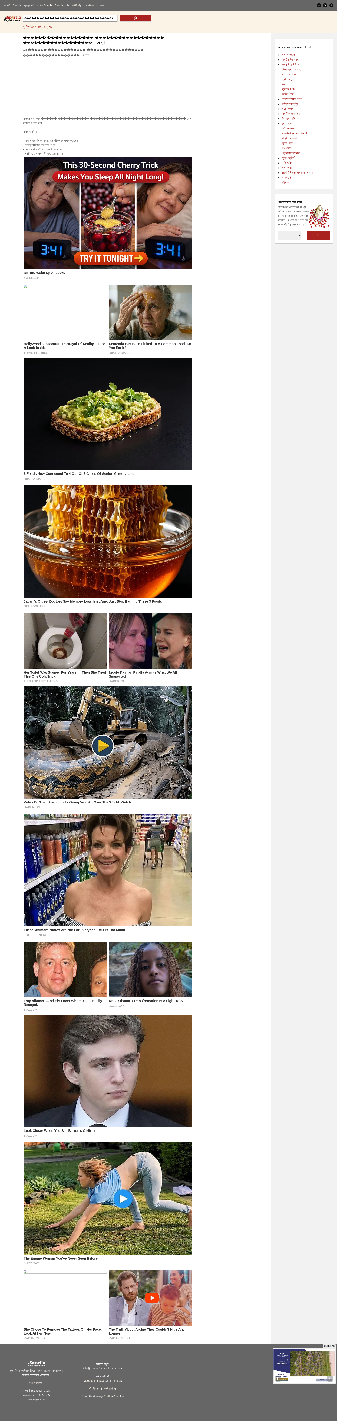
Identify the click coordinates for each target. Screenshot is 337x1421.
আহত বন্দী (286, 177)
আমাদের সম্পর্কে (36, 1382)
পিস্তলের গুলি (288, 118)
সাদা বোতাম (287, 167)
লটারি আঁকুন (77, 5)
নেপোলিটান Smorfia (12, 5)
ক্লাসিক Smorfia (44, 5)
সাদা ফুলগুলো (288, 54)
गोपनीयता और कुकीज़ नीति (102, 1388)
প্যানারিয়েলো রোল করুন (94, 5)
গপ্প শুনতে (286, 148)
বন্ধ (284, 84)
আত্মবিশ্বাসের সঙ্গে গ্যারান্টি (294, 133)
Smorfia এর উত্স (62, 5)
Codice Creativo (114, 1396)
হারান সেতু (287, 79)
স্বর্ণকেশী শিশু (288, 89)
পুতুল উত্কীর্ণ (288, 158)
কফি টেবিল (287, 163)
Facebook (88, 1380)
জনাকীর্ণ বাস (288, 94)
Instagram (103, 1380)
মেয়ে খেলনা (287, 123)
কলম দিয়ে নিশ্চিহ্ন (290, 64)
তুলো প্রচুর (287, 143)
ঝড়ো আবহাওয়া (289, 138)
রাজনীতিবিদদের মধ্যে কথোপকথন (297, 172)
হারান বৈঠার (287, 109)
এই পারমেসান (288, 128)
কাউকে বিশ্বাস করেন (292, 99)
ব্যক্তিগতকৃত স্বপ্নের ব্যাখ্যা (37, 27)
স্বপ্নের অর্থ (29, 5)
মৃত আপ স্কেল (289, 74)
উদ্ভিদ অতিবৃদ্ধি (290, 104)
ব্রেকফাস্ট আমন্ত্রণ (291, 153)
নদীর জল (286, 182)
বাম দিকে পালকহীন (291, 113)
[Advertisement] (108, 87)
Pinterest (117, 1380)
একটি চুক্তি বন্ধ (290, 59)
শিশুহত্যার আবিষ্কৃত (291, 69)
